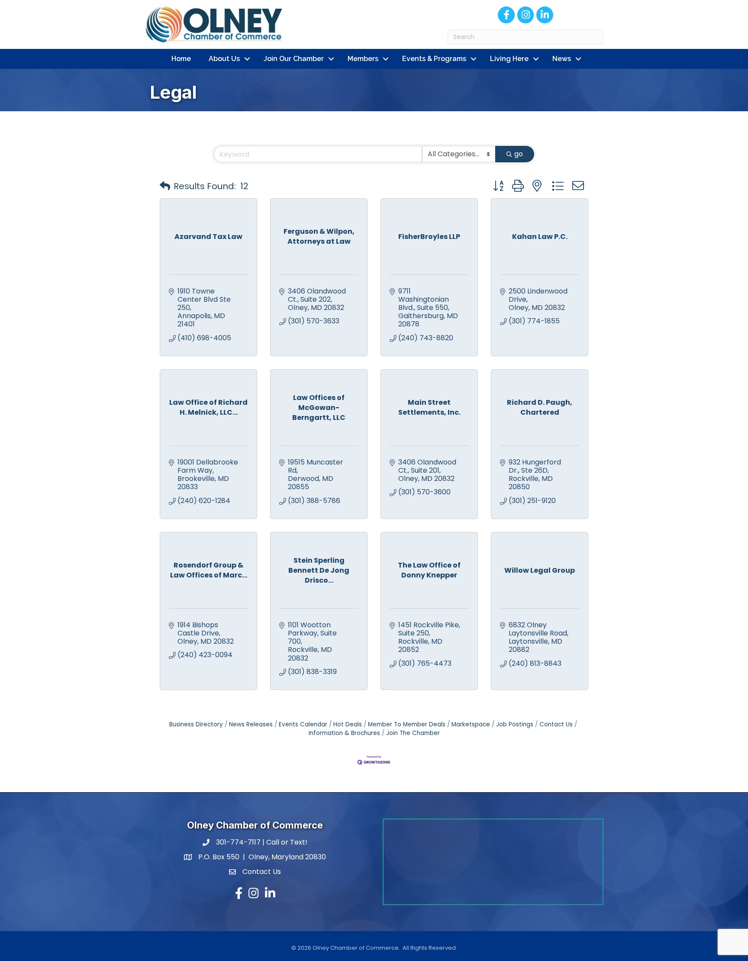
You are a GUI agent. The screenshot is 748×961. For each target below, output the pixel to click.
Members (363, 59)
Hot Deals (347, 724)
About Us (224, 59)
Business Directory (196, 724)
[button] (165, 186)
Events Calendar (303, 724)
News (561, 59)
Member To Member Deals (406, 724)
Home (181, 59)
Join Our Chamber (294, 59)
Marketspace (470, 724)
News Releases (251, 724)
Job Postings (514, 724)
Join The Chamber (413, 733)
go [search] (518, 154)
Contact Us (556, 724)
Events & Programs (434, 59)
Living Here (509, 59)
